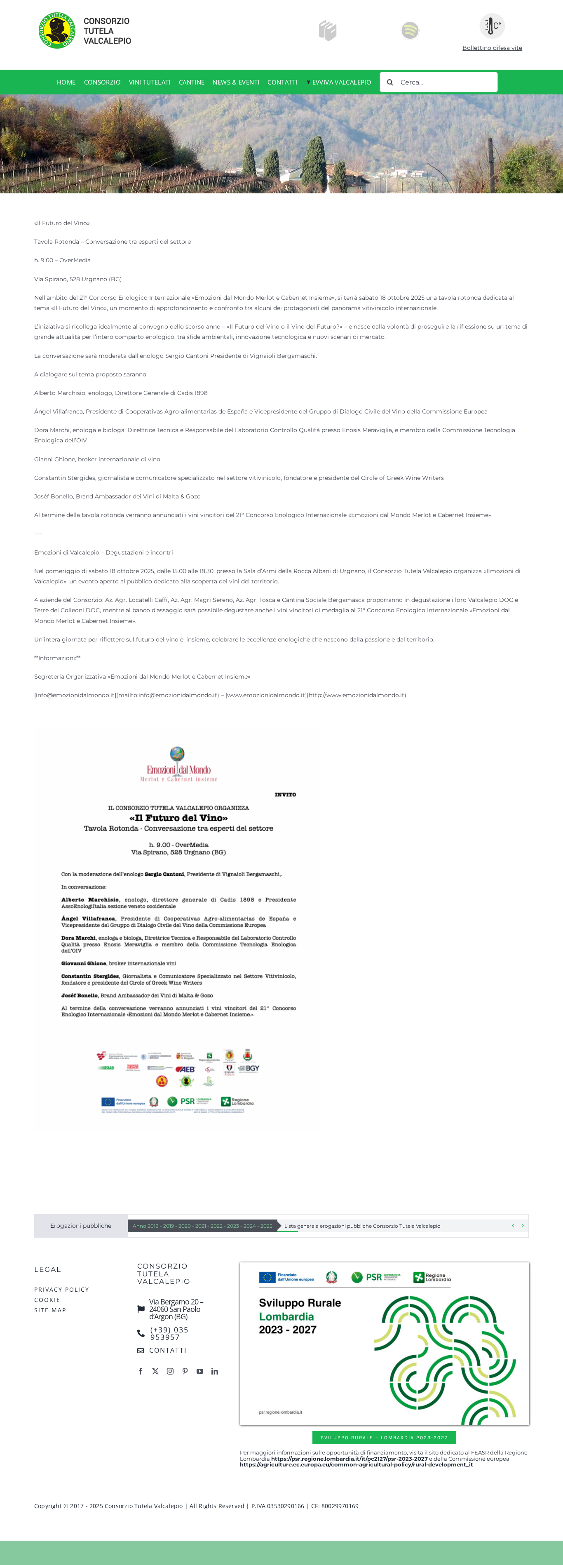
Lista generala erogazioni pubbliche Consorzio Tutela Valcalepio (362, 1226)
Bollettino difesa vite (492, 48)
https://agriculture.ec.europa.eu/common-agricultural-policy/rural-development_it (356, 1464)
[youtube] (200, 1371)
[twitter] (155, 1371)
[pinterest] (185, 1371)
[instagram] (170, 1371)
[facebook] (140, 1371)
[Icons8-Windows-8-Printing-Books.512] (327, 23)
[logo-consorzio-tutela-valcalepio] (94, 13)
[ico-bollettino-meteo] (492, 15)
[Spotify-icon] (410, 23)
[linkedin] (214, 1371)
